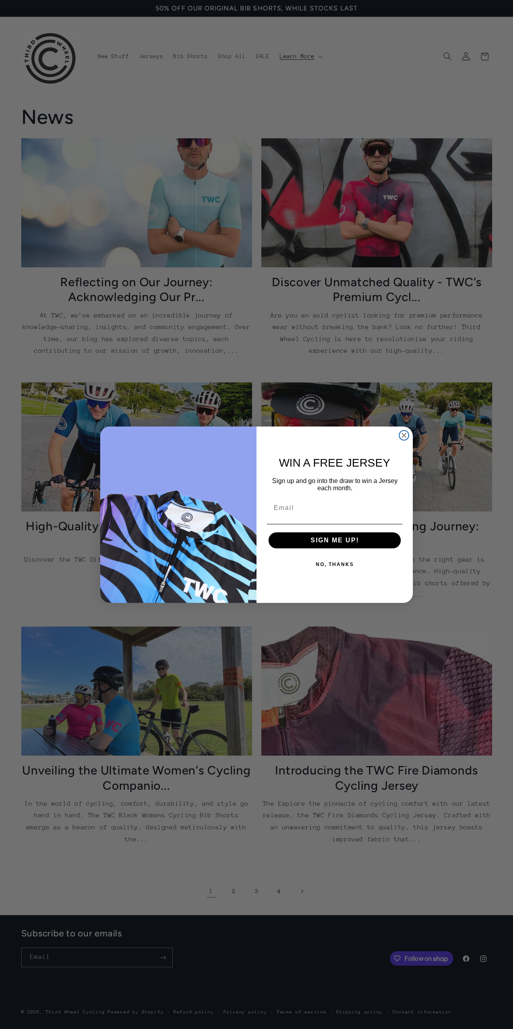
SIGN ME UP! (335, 540)
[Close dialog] (404, 435)
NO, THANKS (335, 564)
